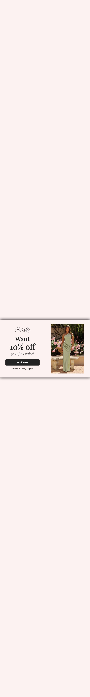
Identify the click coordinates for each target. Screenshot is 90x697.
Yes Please (22, 362)
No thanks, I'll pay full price (22, 369)
